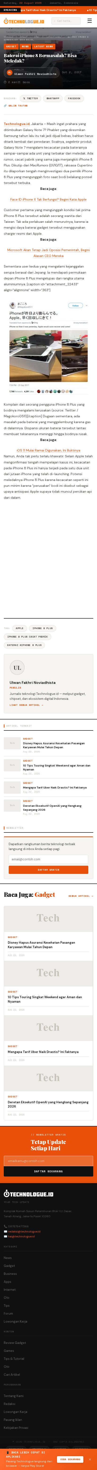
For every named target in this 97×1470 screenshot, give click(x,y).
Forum (8, 1314)
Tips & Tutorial (14, 1359)
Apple (20, 628)
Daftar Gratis (48, 870)
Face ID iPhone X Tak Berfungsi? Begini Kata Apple (48, 199)
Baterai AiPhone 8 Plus (24, 645)
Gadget (24, 37)
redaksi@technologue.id (24, 1231)
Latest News (53, 37)
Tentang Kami (14, 1396)
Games (9, 1351)
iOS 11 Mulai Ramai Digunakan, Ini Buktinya (48, 450)
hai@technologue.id (21, 1236)
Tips (7, 1306)
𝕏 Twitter (30, 98)
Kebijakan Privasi (16, 1428)
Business (10, 1274)
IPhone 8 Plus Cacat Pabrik (27, 636)
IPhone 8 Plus (42, 628)
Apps (7, 1282)
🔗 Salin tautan (16, 105)
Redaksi (9, 1404)
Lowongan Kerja (15, 1321)
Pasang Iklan (13, 1420)
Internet (10, 1290)
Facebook (74, 98)
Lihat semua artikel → (26, 705)
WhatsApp (53, 98)
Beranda (8, 37)
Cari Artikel (12, 1375)
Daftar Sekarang (48, 1171)
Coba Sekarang (70, 1459)
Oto (6, 1298)
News (37, 37)
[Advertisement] (48, 558)
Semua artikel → (81, 896)
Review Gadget (15, 1343)
